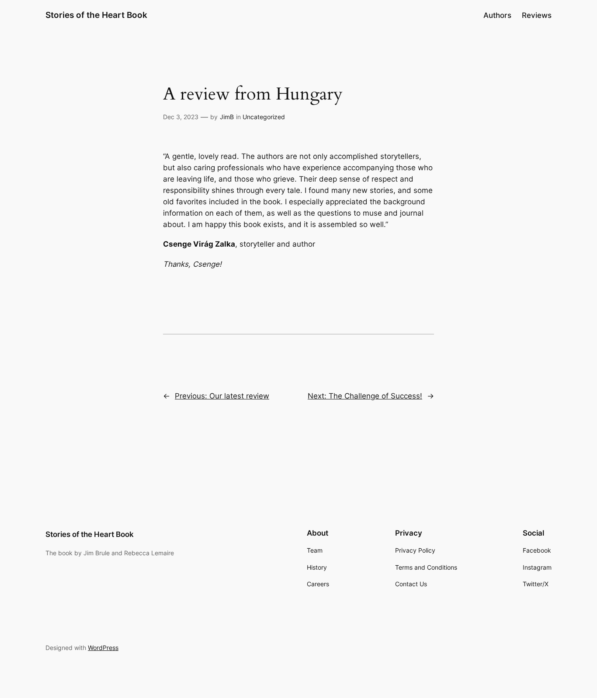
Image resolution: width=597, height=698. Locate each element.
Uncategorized (264, 116)
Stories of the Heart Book (96, 15)
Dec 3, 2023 (180, 116)
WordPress (103, 647)
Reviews (537, 15)
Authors (497, 15)
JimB (227, 116)
